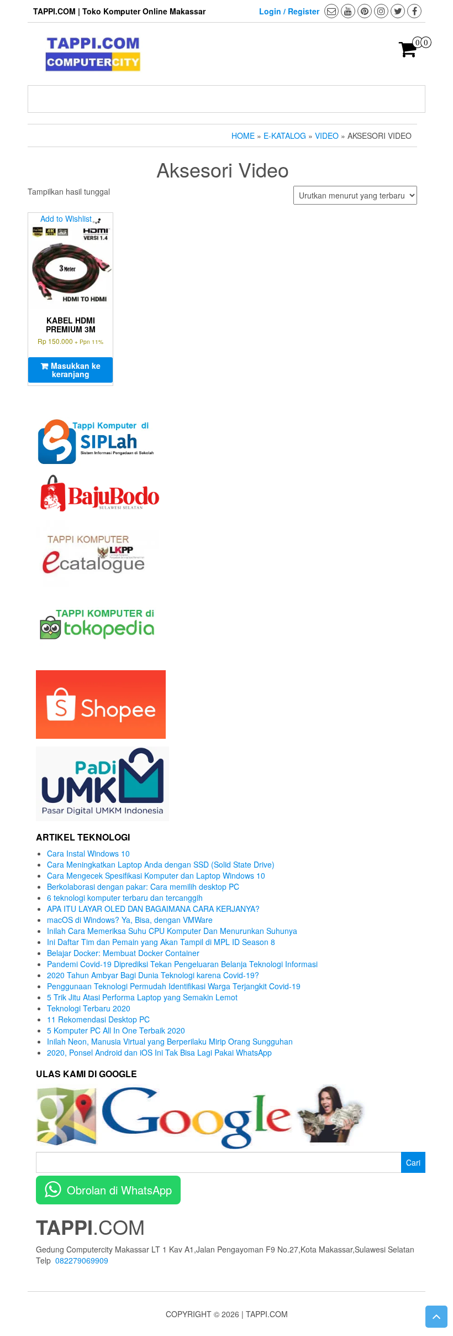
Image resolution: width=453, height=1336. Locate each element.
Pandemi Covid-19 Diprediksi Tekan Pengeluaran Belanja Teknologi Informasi (182, 963)
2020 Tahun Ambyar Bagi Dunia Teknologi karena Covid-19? (153, 974)
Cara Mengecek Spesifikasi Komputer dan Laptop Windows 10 (156, 875)
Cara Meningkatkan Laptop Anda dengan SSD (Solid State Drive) (161, 864)
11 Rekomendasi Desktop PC (98, 1019)
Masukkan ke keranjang (76, 369)
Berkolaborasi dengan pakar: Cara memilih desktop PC (143, 886)
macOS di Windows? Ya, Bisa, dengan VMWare (130, 919)
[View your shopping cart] (408, 52)
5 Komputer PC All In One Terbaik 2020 (116, 1030)
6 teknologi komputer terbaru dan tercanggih (125, 897)
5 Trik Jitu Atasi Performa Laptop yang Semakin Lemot (142, 997)
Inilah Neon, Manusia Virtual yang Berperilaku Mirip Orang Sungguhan (170, 1041)
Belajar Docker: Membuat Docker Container (123, 952)
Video (327, 135)
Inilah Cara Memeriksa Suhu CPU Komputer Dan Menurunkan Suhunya (172, 930)
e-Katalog (285, 135)
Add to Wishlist (66, 218)
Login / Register (289, 11)
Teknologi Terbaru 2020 (88, 1008)
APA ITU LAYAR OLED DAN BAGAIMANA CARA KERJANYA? (153, 908)
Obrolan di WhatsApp (119, 1190)
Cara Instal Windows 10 (88, 853)
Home (243, 135)
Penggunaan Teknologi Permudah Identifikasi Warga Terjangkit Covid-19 (174, 985)
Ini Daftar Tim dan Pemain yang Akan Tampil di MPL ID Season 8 (161, 941)
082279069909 (81, 1260)
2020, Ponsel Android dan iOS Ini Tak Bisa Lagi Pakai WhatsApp (159, 1052)
